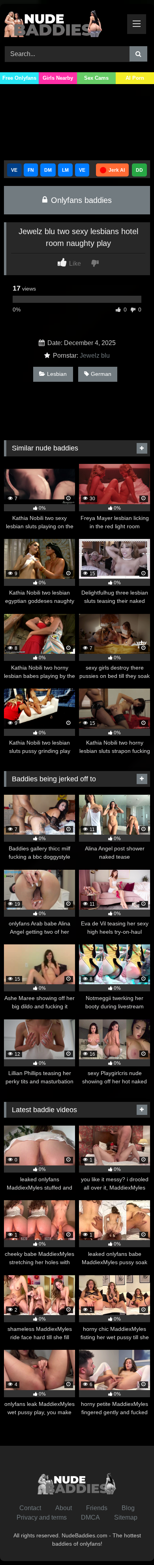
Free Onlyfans (19, 78)
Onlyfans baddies (80, 200)
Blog (128, 1508)
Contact (30, 1508)
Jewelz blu (95, 355)
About (63, 1508)
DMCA (90, 1517)
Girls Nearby (58, 78)
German (101, 374)
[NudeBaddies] (63, 24)
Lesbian (57, 374)
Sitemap (125, 1517)
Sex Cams (96, 78)
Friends (96, 1508)
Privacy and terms (42, 1517)
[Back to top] (129, 1541)
